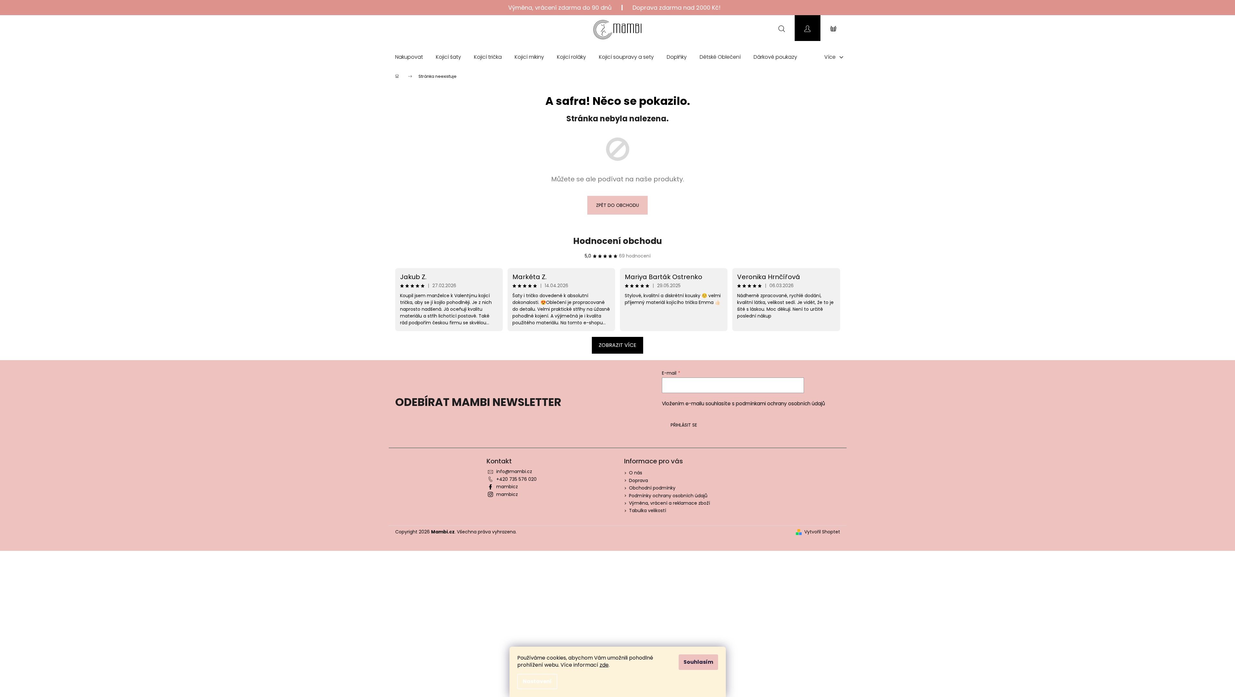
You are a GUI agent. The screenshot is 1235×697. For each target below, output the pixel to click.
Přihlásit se (684, 425)
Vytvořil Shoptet (822, 532)
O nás (635, 473)
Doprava (638, 480)
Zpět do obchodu (617, 205)
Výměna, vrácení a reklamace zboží (669, 503)
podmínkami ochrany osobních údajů (780, 403)
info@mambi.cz (514, 471)
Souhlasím (698, 662)
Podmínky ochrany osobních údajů (668, 495)
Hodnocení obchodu (617, 241)
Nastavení (537, 681)
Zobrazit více (617, 345)
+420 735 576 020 (516, 479)
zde (604, 665)
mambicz (507, 486)
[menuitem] (409, 57)
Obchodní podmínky (652, 488)
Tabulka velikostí (647, 510)
